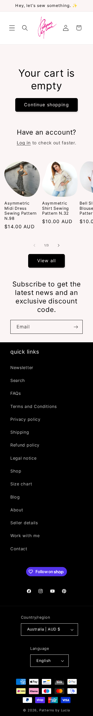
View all (46, 260)
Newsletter (21, 367)
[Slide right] (58, 245)
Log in (24, 142)
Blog (15, 497)
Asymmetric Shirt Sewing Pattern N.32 (55, 208)
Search (17, 380)
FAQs (15, 393)
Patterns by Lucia (54, 710)
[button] (12, 27)
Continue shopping (46, 104)
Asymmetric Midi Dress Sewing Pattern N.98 (20, 211)
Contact (18, 548)
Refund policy (25, 445)
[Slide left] (34, 245)
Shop (15, 471)
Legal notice (23, 458)
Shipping (19, 432)
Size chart (21, 483)
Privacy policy (25, 419)
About (16, 509)
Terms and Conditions (33, 406)
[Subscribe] (75, 327)
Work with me (25, 535)
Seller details (24, 522)
